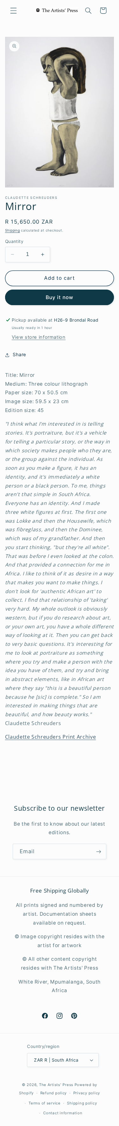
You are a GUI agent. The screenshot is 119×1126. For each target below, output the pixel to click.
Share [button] (19, 354)
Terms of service (45, 1103)
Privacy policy (86, 1093)
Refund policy (53, 1093)
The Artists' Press (56, 1085)
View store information (39, 337)
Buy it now (60, 297)
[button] (13, 10)
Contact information (62, 1113)
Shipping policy (82, 1103)
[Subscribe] (98, 851)
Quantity (14, 241)
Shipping (12, 230)
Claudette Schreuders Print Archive (50, 736)
